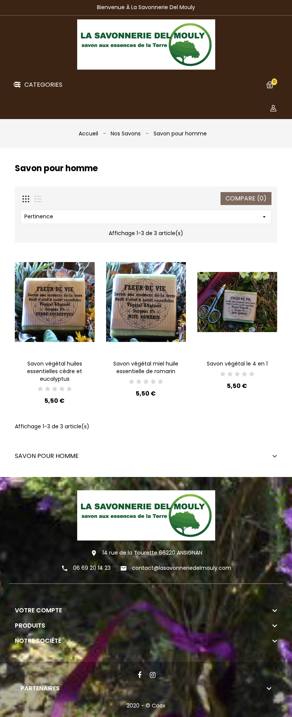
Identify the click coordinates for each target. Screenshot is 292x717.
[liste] (38, 199)
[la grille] (26, 199)
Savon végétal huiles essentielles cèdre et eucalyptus (54, 371)
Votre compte (38, 610)
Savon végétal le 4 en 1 (237, 363)
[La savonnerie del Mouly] (146, 515)
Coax (158, 705)
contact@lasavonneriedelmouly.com (181, 568)
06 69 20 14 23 (92, 568)
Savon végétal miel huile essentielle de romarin (145, 367)
